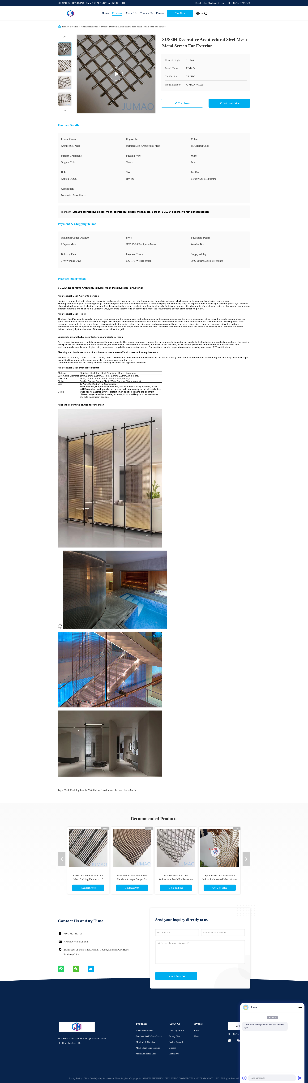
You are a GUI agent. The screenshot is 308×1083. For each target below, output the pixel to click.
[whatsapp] (65, 971)
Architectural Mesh (89, 27)
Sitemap (172, 1048)
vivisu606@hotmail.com (76, 941)
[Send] (300, 1077)
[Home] (70, 13)
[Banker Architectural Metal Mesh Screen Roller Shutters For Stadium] (132, 847)
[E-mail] (95, 971)
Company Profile (176, 1030)
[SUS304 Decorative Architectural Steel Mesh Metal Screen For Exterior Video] (116, 74)
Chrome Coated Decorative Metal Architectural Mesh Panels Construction (88, 879)
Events (160, 13)
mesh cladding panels (75, 790)
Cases (196, 1030)
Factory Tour (174, 1036)
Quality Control (176, 1042)
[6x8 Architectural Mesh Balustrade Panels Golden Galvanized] (176, 847)
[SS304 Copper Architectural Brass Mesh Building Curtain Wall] (219, 847)
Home (105, 13)
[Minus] (300, 1007)
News (196, 1036)
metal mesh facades (98, 790)
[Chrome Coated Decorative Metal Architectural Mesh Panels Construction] (88, 847)
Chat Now (180, 13)
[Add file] (244, 1077)
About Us (131, 13)
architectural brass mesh (123, 790)
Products (117, 13)
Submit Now (174, 976)
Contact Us (146, 13)
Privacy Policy (75, 1078)
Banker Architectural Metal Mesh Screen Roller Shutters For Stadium (132, 879)
